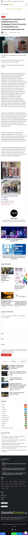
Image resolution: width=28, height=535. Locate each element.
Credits (14, 526)
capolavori (15, 481)
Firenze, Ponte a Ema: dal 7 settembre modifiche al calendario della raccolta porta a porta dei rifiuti (21, 303)
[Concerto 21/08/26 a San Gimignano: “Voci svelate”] (5, 379)
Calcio (10, 481)
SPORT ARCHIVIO (5, 417)
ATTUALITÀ (4, 409)
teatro (24, 486)
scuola (20, 486)
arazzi (3, 481)
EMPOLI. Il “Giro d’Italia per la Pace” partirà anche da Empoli (20, 287)
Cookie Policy (4, 506)
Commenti (23, 361)
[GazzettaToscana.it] (8, 4)
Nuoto (16, 486)
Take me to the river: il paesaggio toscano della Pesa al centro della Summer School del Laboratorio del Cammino (7, 303)
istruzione (22, 483)
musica (12, 486)
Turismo (3, 488)
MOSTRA (7, 486)
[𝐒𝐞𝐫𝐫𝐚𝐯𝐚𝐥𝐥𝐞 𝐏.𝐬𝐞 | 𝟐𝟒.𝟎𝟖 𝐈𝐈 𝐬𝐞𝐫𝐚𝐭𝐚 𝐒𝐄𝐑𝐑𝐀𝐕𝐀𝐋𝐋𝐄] (5, 385)
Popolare (13, 361)
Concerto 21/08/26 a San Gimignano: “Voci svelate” (13, 1)
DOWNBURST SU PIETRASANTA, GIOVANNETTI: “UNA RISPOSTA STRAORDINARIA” (5, 278)
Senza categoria (5, 419)
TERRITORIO (4, 415)
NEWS (7, 14)
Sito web (3, 344)
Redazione (5, 32)
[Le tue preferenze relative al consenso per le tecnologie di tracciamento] (25, 533)
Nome (2, 333)
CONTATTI (3, 497)
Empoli (3, 483)
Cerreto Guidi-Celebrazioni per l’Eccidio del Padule (17, 393)
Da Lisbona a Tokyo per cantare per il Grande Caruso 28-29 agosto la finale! (18, 373)
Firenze (11, 483)
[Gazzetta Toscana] (14, 8)
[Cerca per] (26, 4)
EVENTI (3, 407)
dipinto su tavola (22, 481)
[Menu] (1, 4)
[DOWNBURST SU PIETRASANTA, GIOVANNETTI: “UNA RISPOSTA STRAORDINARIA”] (7, 270)
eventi (7, 483)
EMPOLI (3, 425)
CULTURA (4, 411)
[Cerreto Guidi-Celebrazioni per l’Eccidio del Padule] (5, 394)
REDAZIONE (3, 495)
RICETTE (4, 423)
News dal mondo (5, 433)
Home (3, 14)
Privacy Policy (4, 502)
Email (2, 338)
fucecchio (16, 483)
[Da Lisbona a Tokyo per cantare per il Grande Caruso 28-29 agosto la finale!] (5, 373)
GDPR (2, 499)
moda (3, 486)
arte (6, 481)
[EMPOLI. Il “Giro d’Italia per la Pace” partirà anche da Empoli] (21, 276)
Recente (4, 361)
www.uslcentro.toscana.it (5, 204)
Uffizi (7, 488)
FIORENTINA (4, 421)
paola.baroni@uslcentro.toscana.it (7, 202)
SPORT (3, 413)
